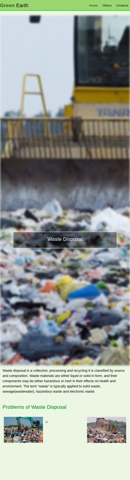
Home (93, 5)
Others (107, 5)
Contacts (122, 5)
